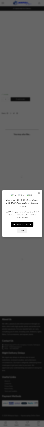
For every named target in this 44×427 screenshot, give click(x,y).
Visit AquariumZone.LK (22, 224)
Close (22, 230)
